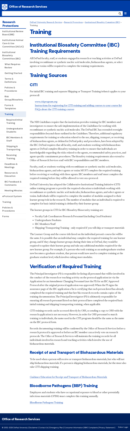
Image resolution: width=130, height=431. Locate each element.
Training (9, 114)
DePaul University (5, 7)
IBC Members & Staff (14, 139)
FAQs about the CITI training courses (54, 109)
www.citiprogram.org (46, 102)
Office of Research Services (28, 7)
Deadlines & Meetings (11, 165)
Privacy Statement (106, 428)
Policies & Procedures (11, 89)
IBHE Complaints (91, 428)
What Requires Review (12, 66)
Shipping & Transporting (13, 148)
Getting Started (13, 73)
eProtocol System (12, 196)
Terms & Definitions (10, 80)
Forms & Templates (10, 107)
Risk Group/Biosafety (14, 98)
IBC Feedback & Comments (13, 183)
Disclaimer (33, 428)
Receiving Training (11, 157)
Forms (5, 216)
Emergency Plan (56, 428)
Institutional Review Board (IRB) (12, 33)
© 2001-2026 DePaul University (15, 428)
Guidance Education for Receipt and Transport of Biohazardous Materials (69, 377)
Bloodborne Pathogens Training (46, 402)
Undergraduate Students (14, 130)
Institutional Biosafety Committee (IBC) (11, 55)
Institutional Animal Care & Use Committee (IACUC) (13, 43)
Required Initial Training (14, 121)
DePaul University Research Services (46, 22)
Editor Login (123, 427)
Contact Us (43, 428)
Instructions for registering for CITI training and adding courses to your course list (78, 105)
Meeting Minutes (13, 190)
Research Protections (11, 24)
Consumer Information (73, 428)
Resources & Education (11, 174)
